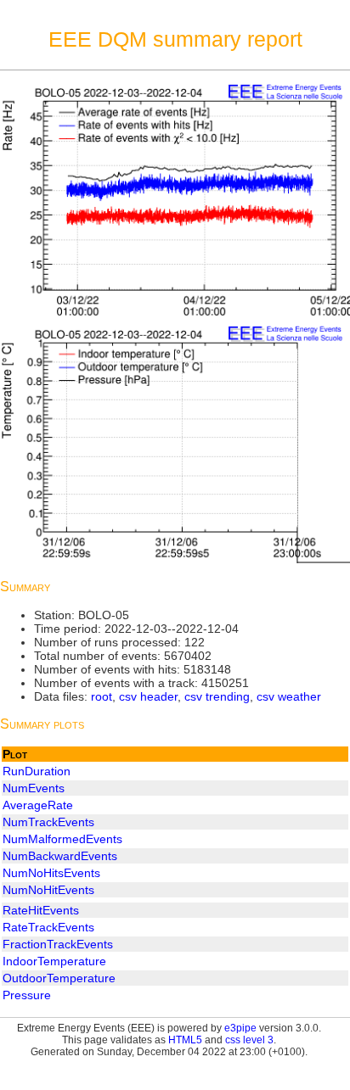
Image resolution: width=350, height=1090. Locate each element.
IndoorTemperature (54, 961)
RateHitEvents (41, 910)
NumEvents (34, 788)
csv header (148, 696)
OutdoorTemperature (59, 978)
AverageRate (38, 805)
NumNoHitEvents (48, 890)
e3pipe (240, 1028)
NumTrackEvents (48, 822)
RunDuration (37, 771)
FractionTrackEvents (58, 944)
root (101, 696)
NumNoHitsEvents (51, 873)
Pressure (27, 995)
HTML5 (185, 1040)
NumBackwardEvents (60, 856)
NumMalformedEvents (62, 839)
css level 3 (249, 1040)
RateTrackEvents (48, 927)
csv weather (289, 696)
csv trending (217, 696)
